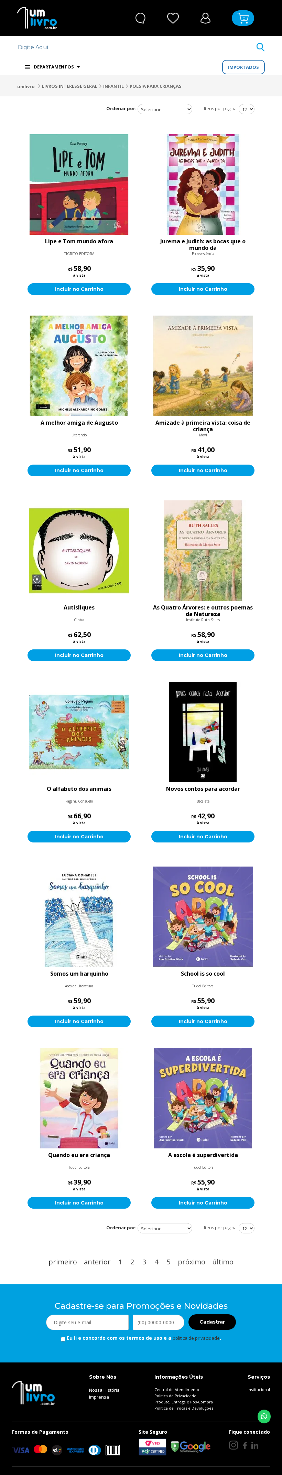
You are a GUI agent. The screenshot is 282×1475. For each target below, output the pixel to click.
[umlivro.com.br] (33, 1392)
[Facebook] (244, 1445)
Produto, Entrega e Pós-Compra (183, 1401)
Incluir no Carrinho (79, 289)
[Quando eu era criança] (79, 1098)
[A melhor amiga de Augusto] (79, 366)
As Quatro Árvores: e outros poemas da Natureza (203, 610)
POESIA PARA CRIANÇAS (156, 86)
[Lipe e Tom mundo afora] (79, 184)
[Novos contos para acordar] (202, 732)
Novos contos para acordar (203, 789)
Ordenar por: (121, 108)
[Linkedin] (254, 1445)
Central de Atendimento (176, 1389)
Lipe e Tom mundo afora (79, 241)
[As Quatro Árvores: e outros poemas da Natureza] (202, 550)
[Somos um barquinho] (79, 917)
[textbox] (136, 47)
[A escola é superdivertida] (202, 1098)
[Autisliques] (79, 550)
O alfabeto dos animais (79, 789)
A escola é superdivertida (203, 1155)
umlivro (26, 86)
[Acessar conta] (205, 17)
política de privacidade (196, 1338)
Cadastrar (212, 1322)
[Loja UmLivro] (37, 18)
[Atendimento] (140, 18)
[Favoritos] (173, 18)
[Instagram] (233, 1445)
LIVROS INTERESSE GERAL (69, 86)
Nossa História (104, 1390)
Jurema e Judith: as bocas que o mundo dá (203, 244)
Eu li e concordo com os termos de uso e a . (143, 1338)
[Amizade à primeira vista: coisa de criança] (202, 366)
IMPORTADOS (243, 67)
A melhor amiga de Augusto (79, 423)
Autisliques (79, 607)
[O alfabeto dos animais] (79, 732)
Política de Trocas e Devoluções (183, 1408)
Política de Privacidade (175, 1395)
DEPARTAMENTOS (54, 67)
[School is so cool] (202, 917)
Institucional (259, 1389)
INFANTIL (113, 86)
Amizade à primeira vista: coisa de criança (202, 426)
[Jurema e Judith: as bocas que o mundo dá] (202, 184)
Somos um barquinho (79, 973)
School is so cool (203, 973)
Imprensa (99, 1397)
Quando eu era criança (79, 1155)
